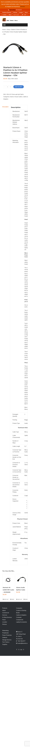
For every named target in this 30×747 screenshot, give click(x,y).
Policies (4, 624)
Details (12, 599)
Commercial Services (5, 614)
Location (4, 622)
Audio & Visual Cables (16, 96)
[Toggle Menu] (4, 25)
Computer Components (19, 618)
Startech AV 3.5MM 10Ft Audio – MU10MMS (8, 590)
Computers (19, 608)
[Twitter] (18, 649)
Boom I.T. (19, 631)
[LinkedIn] (21, 649)
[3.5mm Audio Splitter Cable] (22, 580)
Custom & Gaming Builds (21, 611)
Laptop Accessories (21, 622)
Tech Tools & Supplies (5, 643)
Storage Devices (6, 639)
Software (4, 637)
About (4, 610)
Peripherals (5, 633)
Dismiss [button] (22, 6)
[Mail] (23, 649)
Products (4, 608)
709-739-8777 (19, 9)
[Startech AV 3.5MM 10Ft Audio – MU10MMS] (8, 580)
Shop (8, 29)
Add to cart (18, 86)
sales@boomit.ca (22, 643)
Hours (4, 619)
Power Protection (7, 635)
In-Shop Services (7, 617)
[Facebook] (16, 649)
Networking (5, 630)
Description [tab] (5, 106)
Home (4, 29)
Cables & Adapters (21, 615)
